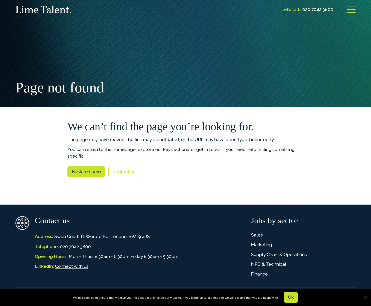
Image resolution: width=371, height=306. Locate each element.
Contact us (124, 171)
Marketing (261, 244)
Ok (291, 297)
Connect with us (71, 266)
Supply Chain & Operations (279, 254)
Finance (259, 274)
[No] (365, 297)
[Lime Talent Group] (43, 9)
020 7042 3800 (75, 246)
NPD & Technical (268, 264)
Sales (257, 235)
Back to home (86, 171)
